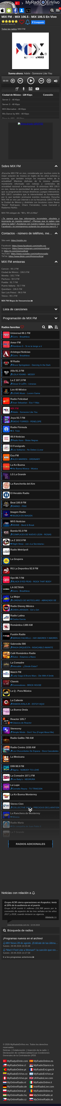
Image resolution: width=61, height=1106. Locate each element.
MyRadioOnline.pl (16, 1091)
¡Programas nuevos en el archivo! (23, 938)
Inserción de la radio (37, 1050)
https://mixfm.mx (19, 240)
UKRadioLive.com (43, 1078)
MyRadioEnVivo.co (17, 1074)
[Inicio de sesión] (22, 10)
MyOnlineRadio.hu (17, 1095)
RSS (34, 1055)
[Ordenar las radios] (56, 327)
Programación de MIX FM (20, 318)
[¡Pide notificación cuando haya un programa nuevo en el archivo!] (4, 943)
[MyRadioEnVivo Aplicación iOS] (3, 10)
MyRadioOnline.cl (16, 1065)
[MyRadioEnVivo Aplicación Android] (10, 10)
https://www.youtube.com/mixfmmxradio (29, 253)
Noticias (6, 1050)
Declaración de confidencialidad (18, 1053)
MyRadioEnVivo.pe (17, 1078)
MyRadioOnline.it (43, 1082)
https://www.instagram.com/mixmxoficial (30, 248)
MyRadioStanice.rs (44, 1065)
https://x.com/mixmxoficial (16, 251)
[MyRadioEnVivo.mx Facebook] (16, 10)
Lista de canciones (15, 309)
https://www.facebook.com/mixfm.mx (29, 246)
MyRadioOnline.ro (43, 1091)
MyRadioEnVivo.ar (43, 1074)
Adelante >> (51, 917)
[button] (13, 80)
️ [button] (44, 89)
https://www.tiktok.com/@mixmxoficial (26, 256)
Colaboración (19, 1050)
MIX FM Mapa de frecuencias (15, 301)
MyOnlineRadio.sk (43, 1099)
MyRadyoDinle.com (17, 1061)
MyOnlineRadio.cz (17, 1099)
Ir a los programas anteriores (17, 957)
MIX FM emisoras (13, 261)
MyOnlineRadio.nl (16, 1082)
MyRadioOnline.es (43, 1061)
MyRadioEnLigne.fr (44, 1069)
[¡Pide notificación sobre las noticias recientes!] (33, 893)
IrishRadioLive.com (44, 1086)
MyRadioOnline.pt (16, 1069)
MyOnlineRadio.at (43, 1095)
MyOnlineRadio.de (17, 1086)
